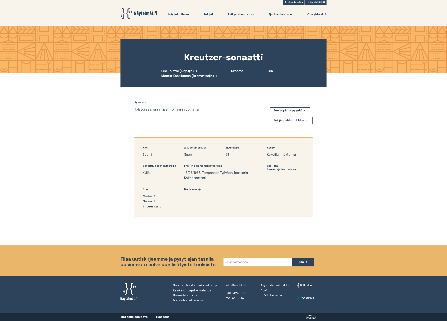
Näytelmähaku (178, 14)
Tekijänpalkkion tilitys (289, 120)
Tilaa (301, 262)
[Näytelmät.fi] (138, 13)
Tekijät (208, 14)
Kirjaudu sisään (295, 2)
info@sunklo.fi (236, 285)
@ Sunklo (305, 285)
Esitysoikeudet (239, 14)
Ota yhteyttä (317, 14)
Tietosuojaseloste (134, 317)
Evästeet (163, 317)
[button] (252, 15)
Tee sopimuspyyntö (287, 110)
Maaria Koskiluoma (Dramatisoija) (188, 76)
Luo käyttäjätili (317, 2)
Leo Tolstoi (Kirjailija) (178, 71)
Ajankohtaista (279, 14)
